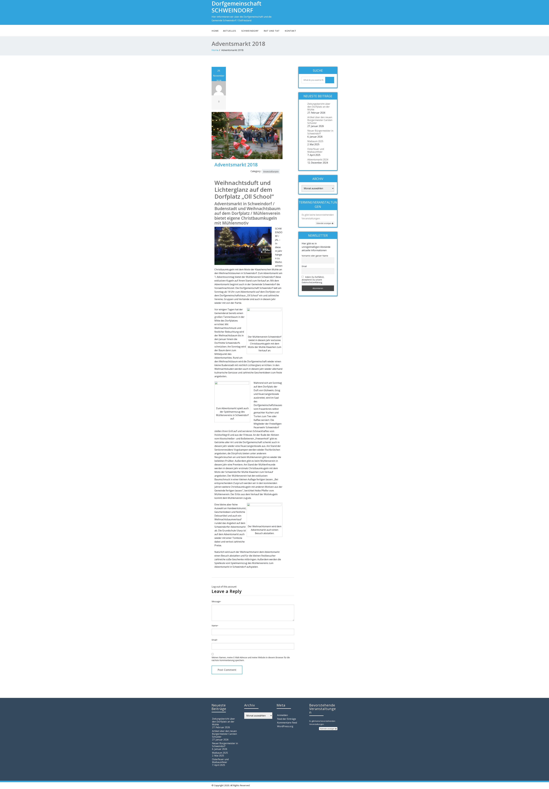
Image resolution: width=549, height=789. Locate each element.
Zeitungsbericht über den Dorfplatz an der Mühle (318, 106)
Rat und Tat (272, 30)
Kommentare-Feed (287, 722)
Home (215, 30)
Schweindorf (249, 30)
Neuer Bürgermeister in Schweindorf (320, 132)
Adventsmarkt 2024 (317, 159)
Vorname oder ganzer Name (315, 255)
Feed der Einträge (286, 718)
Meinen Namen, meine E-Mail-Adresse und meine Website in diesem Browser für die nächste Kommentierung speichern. (251, 659)
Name (215, 625)
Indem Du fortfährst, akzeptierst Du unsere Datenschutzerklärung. (313, 280)
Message (216, 601)
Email (214, 639)
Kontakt (290, 30)
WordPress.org (285, 726)
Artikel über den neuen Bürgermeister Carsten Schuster (319, 120)
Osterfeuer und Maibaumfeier (315, 150)
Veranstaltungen (271, 171)
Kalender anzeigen (324, 223)
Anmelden (282, 715)
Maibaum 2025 (315, 141)
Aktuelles (229, 30)
